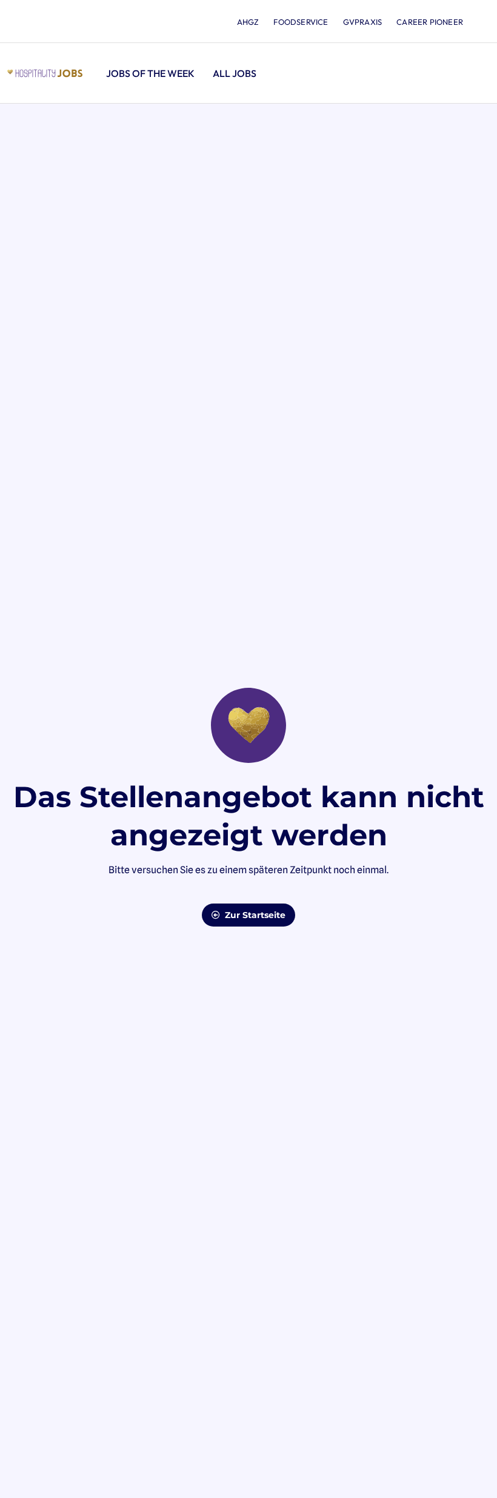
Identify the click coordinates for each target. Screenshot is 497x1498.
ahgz (248, 22)
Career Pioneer (429, 22)
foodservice (300, 22)
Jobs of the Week (150, 73)
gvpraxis (362, 22)
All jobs (234, 73)
